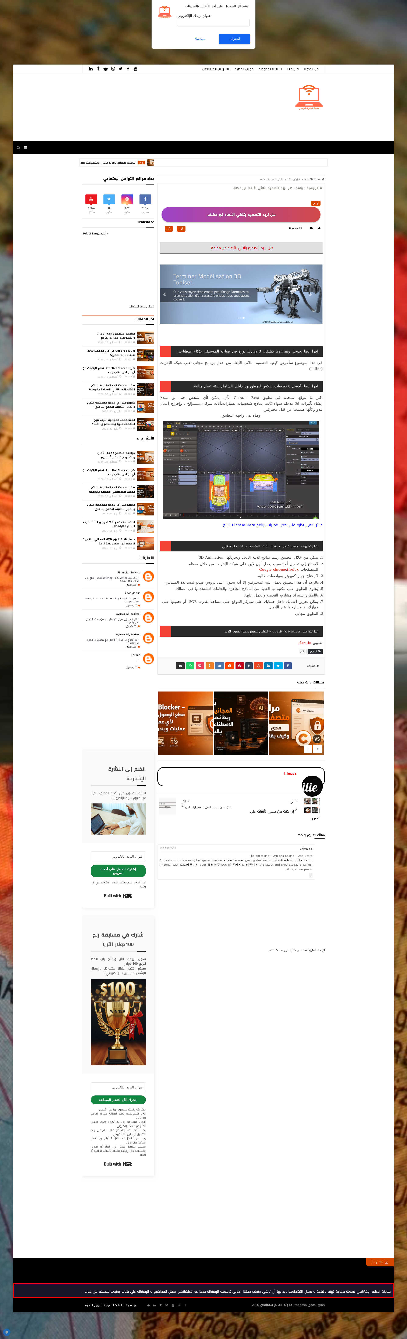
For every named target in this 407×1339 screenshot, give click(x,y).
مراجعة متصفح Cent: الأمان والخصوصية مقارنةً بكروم (167, 162)
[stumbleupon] (258, 665)
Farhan (135, 655)
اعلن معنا (293, 69)
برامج (206, 162)
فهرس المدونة (244, 69)
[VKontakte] (219, 665)
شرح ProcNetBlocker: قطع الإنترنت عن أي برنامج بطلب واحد (241, 741)
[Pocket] (200, 665)
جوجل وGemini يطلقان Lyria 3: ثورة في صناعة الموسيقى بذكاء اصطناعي (239, 351)
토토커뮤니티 (189, 864)
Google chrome (272, 569)
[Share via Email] (180, 665)
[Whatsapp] (190, 665)
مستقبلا (200, 39)
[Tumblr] (249, 665)
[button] (118, 818)
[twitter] (120, 69)
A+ (181, 229)
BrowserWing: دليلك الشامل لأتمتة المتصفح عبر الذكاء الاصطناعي (264, 546)
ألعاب (114, 162)
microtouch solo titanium (291, 860)
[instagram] (113, 69)
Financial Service (128, 572)
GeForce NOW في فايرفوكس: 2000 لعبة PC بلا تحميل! (111, 352)
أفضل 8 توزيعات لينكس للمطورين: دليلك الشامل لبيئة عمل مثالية (247, 386)
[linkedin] (91, 69)
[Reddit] (229, 665)
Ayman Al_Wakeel (128, 614)
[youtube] (135, 69)
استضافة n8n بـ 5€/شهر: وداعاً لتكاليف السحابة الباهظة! (109, 524)
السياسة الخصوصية (270, 69)
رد (311, 875)
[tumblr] (98, 69)
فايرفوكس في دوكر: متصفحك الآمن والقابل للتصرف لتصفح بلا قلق (111, 404)
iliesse (293, 228)
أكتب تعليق (131, 585)
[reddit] (106, 69)
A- (169, 229)
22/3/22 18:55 (168, 848)
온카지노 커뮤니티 (245, 864)
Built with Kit (118, 896)
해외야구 (214, 864)
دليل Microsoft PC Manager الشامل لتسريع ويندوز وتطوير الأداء (266, 631)
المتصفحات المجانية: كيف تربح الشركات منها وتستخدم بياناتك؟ (113, 422)
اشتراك (235, 39)
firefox (293, 569)
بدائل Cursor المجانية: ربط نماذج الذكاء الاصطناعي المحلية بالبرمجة (296, 741)
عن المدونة (311, 69)
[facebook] (128, 69)
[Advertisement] (280, 29)
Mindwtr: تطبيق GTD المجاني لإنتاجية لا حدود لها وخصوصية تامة (109, 541)
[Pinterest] (240, 665)
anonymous (132, 593)
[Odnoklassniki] (210, 665)
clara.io (304, 643)
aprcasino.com (233, 860)
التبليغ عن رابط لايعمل (215, 69)
